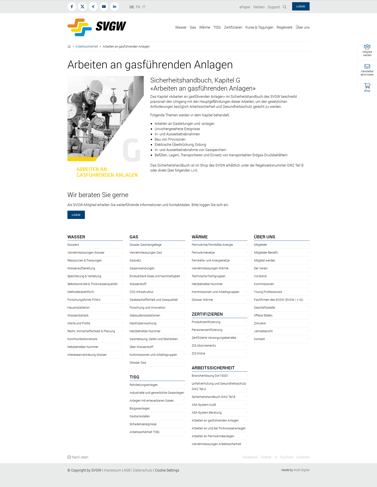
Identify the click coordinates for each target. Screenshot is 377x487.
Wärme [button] (204, 27)
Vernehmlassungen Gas (146, 252)
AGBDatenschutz (138, 470)
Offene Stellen (263, 315)
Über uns (264, 236)
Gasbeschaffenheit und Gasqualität (154, 300)
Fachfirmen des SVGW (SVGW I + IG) (278, 300)
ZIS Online (198, 353)
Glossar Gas (138, 362)
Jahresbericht (263, 331)
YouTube (286, 457)
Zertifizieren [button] (233, 27)
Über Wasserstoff (141, 347)
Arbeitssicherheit (86, 46)
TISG (134, 377)
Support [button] (274, 7)
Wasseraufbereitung (81, 268)
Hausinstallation (78, 307)
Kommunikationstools (82, 339)
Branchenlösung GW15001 (210, 375)
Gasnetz (135, 260)
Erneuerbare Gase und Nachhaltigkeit (155, 276)
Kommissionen (264, 284)
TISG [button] (217, 27)
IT (143, 7)
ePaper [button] (245, 7)
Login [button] (300, 6)
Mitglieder (260, 245)
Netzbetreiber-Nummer (82, 347)
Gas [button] (193, 27)
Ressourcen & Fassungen (84, 260)
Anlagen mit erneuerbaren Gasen (152, 400)
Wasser (76, 236)
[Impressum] (121, 470)
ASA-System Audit (204, 405)
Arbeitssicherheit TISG (144, 432)
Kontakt (259, 339)
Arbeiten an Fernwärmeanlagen (213, 436)
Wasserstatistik (78, 315)
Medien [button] (259, 7)
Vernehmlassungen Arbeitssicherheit (216, 444)
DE (132, 7)
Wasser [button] (181, 27)
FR (138, 7)
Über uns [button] (303, 27)
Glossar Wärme (202, 300)
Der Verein (261, 268)
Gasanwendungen (142, 268)
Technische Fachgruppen (209, 276)
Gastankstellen (140, 416)
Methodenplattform (80, 292)
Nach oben (79, 457)
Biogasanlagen (140, 408)
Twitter (266, 457)
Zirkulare (260, 323)
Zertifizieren (207, 314)
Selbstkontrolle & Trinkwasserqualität (92, 284)
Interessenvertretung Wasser (87, 355)
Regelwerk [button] (285, 27)
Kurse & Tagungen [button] (259, 27)
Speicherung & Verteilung (84, 276)
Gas (134, 236)
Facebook (249, 457)
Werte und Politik (78, 323)
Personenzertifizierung (207, 330)
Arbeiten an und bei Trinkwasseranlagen (219, 428)
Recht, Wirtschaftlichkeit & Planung (91, 331)
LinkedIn (303, 457)
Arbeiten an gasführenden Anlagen (215, 420)
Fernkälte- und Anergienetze (211, 260)
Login (76, 215)
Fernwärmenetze (203, 252)
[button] (367, 50)
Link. (194, 170)
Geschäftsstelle (264, 307)
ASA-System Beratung (207, 412)
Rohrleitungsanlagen (144, 385)
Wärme (200, 236)
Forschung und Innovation (147, 307)
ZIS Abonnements (204, 345)
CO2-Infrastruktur (142, 292)
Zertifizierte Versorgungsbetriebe (214, 338)
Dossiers (73, 245)
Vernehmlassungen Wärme (210, 268)
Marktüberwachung (143, 323)
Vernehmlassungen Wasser (86, 252)
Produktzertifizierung (206, 322)
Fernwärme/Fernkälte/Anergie (212, 245)
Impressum (112, 470)
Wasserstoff (138, 284)
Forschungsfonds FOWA (84, 300)
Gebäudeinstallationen (145, 315)
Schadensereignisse (143, 424)
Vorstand (260, 276)
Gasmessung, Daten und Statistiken (154, 339)
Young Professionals (268, 292)
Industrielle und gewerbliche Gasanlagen (157, 393)
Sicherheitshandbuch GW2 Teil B (213, 397)
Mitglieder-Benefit (266, 252)
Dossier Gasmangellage (145, 245)
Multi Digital (302, 470)
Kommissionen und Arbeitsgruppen (153, 355)
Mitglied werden (264, 260)
